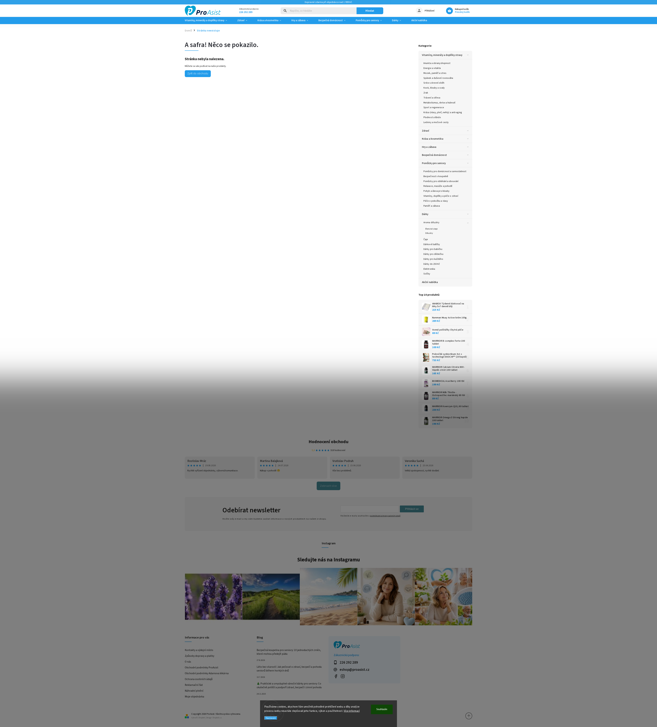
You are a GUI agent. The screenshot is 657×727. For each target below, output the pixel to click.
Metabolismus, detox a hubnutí (439, 102)
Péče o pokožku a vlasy (435, 201)
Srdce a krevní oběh (433, 83)
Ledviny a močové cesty (436, 122)
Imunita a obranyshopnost (436, 63)
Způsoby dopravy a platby (199, 656)
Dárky (425, 214)
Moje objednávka (194, 696)
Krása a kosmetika (432, 139)
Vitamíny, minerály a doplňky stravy (442, 55)
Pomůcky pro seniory (434, 163)
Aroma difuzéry (431, 222)
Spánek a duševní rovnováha (438, 78)
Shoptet (201, 717)
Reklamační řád (194, 685)
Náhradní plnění (194, 691)
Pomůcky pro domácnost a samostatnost (444, 171)
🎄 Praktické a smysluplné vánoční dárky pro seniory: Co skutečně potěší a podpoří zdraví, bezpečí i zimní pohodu (289, 685)
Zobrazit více (328, 486)
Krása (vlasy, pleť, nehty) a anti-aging (442, 112)
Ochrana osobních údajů (198, 679)
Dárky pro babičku (432, 249)
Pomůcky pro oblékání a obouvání (440, 181)
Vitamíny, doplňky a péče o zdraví (440, 196)
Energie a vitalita (432, 68)
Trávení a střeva (431, 97)
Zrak (425, 93)
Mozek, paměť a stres (434, 73)
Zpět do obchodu (197, 73)
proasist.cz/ (342, 676)
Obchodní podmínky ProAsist (201, 667)
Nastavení (271, 718)
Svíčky (426, 273)
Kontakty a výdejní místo (199, 650)
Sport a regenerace (433, 107)
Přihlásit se (411, 508)
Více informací (352, 711)
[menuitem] (208, 20)
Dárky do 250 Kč (431, 264)
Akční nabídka (430, 282)
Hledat (369, 10)
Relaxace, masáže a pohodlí (437, 186)
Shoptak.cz (217, 717)
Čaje (425, 239)
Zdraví (425, 131)
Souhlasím (381, 709)
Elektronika (429, 269)
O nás (188, 662)
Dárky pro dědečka (433, 254)
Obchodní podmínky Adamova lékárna (207, 673)
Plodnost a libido (432, 117)
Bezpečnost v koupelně (435, 176)
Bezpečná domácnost (434, 155)
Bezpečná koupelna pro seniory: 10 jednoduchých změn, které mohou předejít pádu (289, 652)
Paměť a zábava (431, 206)
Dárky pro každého (433, 259)
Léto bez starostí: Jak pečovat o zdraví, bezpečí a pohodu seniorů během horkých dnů (289, 668)
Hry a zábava (429, 147)
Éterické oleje (431, 228)
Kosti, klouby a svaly (434, 88)
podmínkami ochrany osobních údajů (385, 515)
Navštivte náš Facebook (336, 676)
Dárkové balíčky (431, 244)
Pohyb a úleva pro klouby (436, 191)
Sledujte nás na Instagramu (328, 559)
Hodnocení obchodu (329, 442)
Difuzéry (429, 233)
